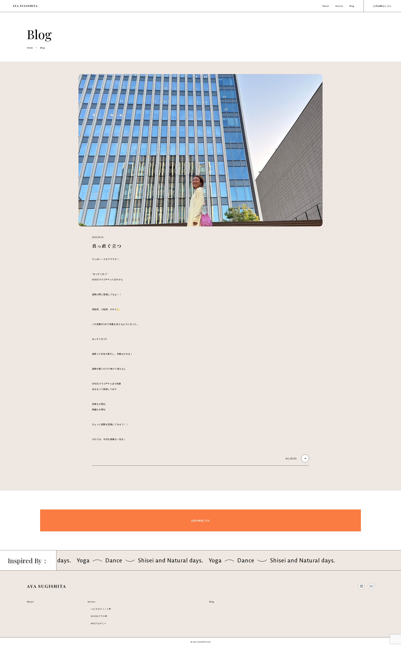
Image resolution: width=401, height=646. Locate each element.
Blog (351, 6)
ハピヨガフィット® (101, 609)
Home (30, 48)
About (325, 6)
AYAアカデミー (98, 623)
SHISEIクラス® (99, 616)
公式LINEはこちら (382, 6)
